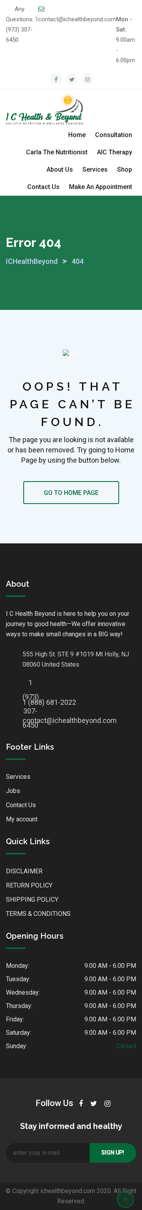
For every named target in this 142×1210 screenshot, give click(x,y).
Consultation (113, 135)
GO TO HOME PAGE (71, 493)
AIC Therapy (114, 152)
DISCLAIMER (24, 871)
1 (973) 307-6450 (22, 29)
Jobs (13, 791)
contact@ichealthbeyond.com (77, 19)
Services (95, 169)
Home (77, 135)
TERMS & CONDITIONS (38, 913)
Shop (124, 169)
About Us (60, 169)
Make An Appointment (100, 187)
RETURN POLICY (29, 885)
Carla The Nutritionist (57, 152)
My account (21, 819)
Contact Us (43, 187)
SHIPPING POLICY (32, 899)
